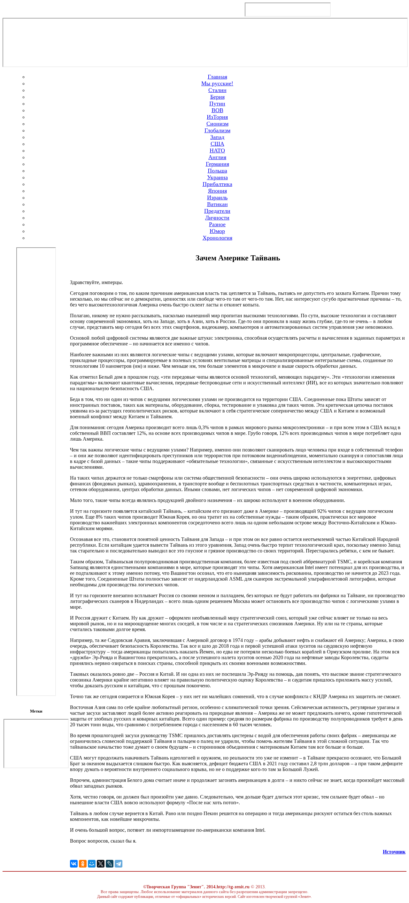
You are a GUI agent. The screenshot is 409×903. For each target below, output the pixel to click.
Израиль (217, 197)
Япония (217, 191)
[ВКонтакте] (74, 864)
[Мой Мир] (92, 864)
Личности (217, 217)
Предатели (217, 211)
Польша (217, 170)
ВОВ (217, 110)
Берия (217, 97)
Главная (217, 76)
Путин (217, 103)
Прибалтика (217, 184)
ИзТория (217, 117)
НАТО (217, 150)
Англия (217, 157)
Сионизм (217, 123)
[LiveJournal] (109, 864)
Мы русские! (217, 83)
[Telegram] (118, 864)
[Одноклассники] (83, 864)
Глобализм (217, 130)
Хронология (217, 238)
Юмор (217, 231)
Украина (217, 177)
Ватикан (217, 204)
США (217, 144)
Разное (217, 224)
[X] (100, 864)
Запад (217, 137)
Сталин (217, 90)
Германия (217, 164)
